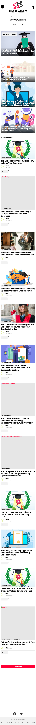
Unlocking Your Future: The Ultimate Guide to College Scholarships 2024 (17, 589)
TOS (33, 723)
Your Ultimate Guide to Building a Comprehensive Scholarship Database (16, 213)
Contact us (10, 723)
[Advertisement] (18, 691)
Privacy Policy (26, 723)
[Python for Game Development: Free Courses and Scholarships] (18, 623)
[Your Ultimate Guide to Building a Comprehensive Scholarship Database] (18, 193)
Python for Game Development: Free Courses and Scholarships (18, 643)
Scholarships (7, 158)
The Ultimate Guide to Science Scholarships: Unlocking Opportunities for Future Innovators (17, 420)
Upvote (2, 171)
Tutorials (16, 639)
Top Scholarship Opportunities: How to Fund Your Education (17, 162)
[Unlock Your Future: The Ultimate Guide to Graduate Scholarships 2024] (18, 500)
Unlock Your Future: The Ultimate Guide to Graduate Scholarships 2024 (16, 514)
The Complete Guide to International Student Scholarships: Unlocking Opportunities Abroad (18, 473)
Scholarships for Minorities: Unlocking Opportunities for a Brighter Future (18, 289)
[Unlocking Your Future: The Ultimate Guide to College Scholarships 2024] (18, 577)
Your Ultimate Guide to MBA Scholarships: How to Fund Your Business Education (15, 367)
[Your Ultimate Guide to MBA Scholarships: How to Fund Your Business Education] (18, 354)
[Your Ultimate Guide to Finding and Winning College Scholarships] (18, 69)
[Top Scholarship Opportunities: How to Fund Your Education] (18, 149)
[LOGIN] (33, 7)
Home (3, 723)
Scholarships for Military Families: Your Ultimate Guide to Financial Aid (17, 253)
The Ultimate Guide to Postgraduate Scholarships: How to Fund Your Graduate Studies (17, 326)
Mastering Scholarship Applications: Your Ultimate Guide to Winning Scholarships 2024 (17, 552)
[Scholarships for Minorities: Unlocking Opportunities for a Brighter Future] (18, 277)
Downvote (6, 171)
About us (17, 723)
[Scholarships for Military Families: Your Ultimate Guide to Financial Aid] (18, 241)
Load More (18, 666)
